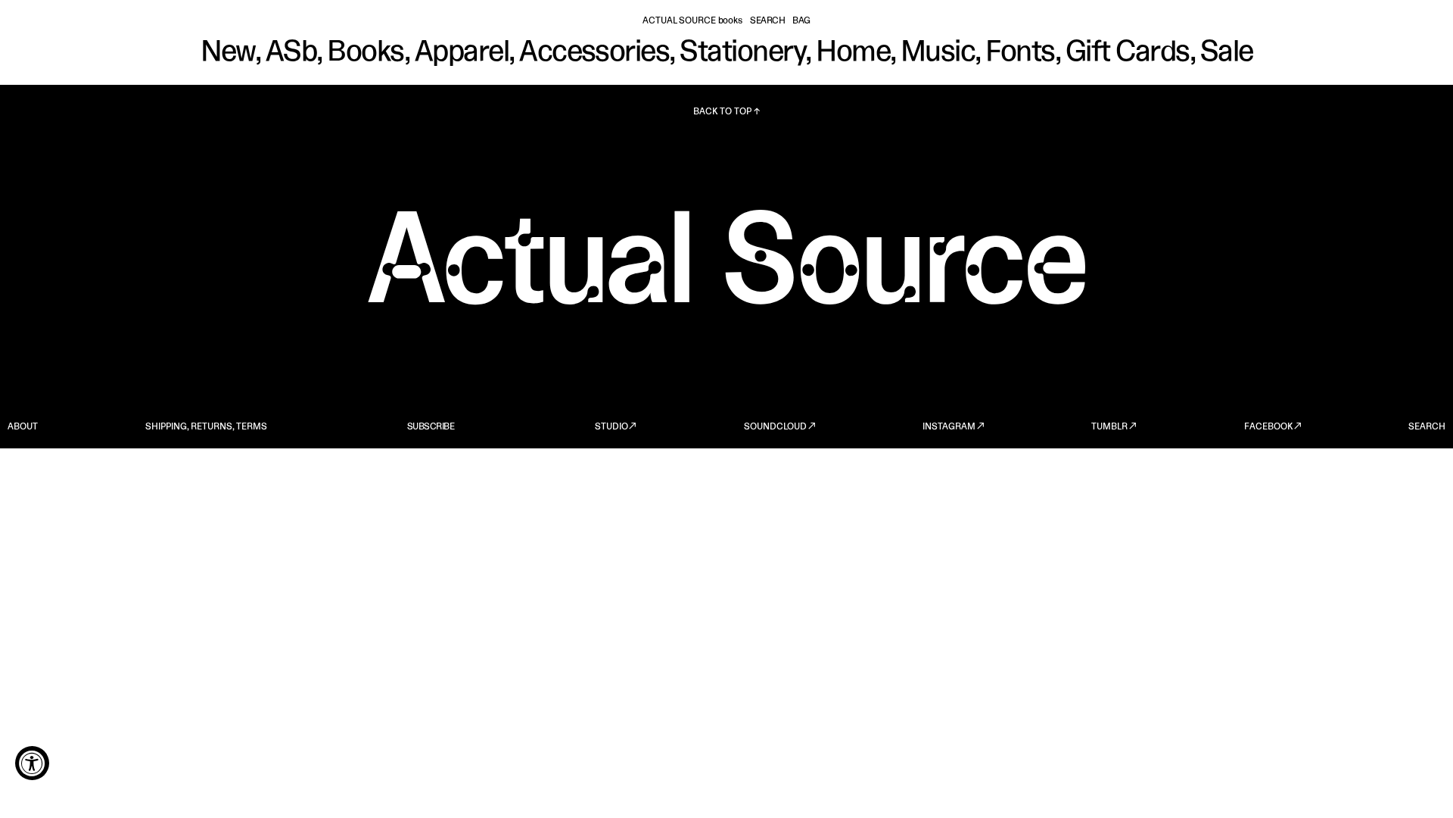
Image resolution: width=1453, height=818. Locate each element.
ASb (291, 53)
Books (365, 53)
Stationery (742, 53)
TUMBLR (1109, 427)
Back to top (722, 112)
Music (938, 53)
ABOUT (23, 427)
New (228, 53)
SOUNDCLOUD (775, 427)
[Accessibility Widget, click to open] (32, 763)
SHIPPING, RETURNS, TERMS (206, 427)
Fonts (1019, 53)
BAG (801, 21)
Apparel (462, 53)
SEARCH (1426, 427)
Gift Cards (1128, 53)
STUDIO (611, 427)
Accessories (594, 53)
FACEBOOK (1268, 427)
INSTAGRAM (949, 427)
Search (767, 21)
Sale (1226, 53)
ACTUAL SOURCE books (692, 21)
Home (853, 53)
